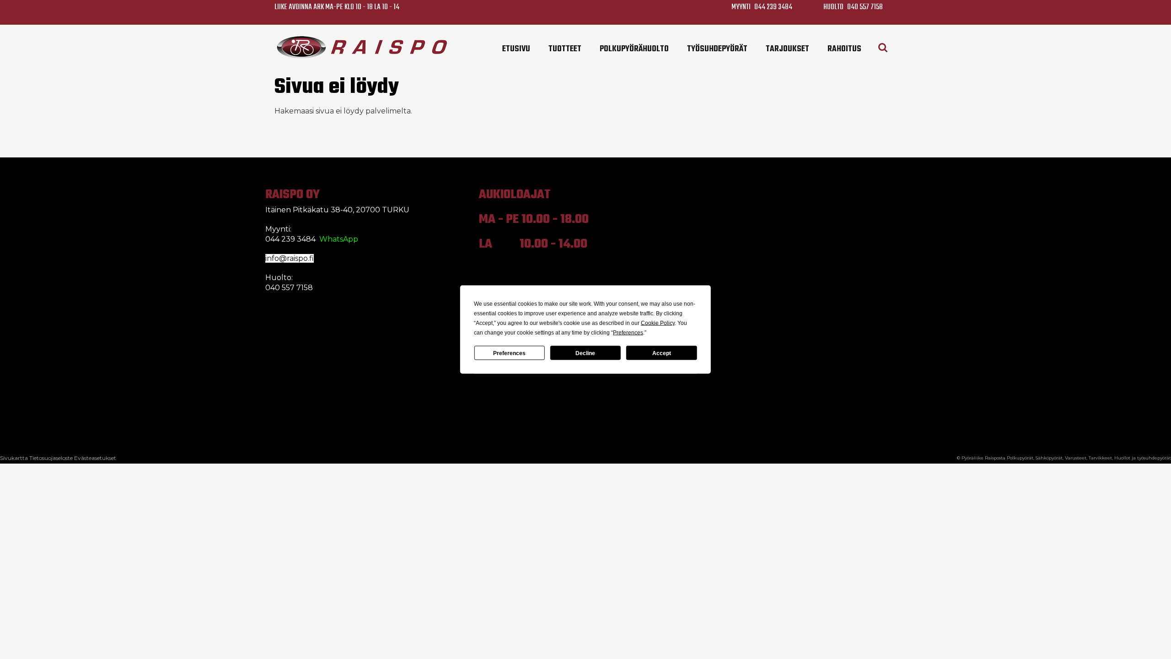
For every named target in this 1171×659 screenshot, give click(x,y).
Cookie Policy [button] (658, 323)
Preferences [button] (628, 333)
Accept (661, 353)
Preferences (509, 353)
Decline (585, 353)
